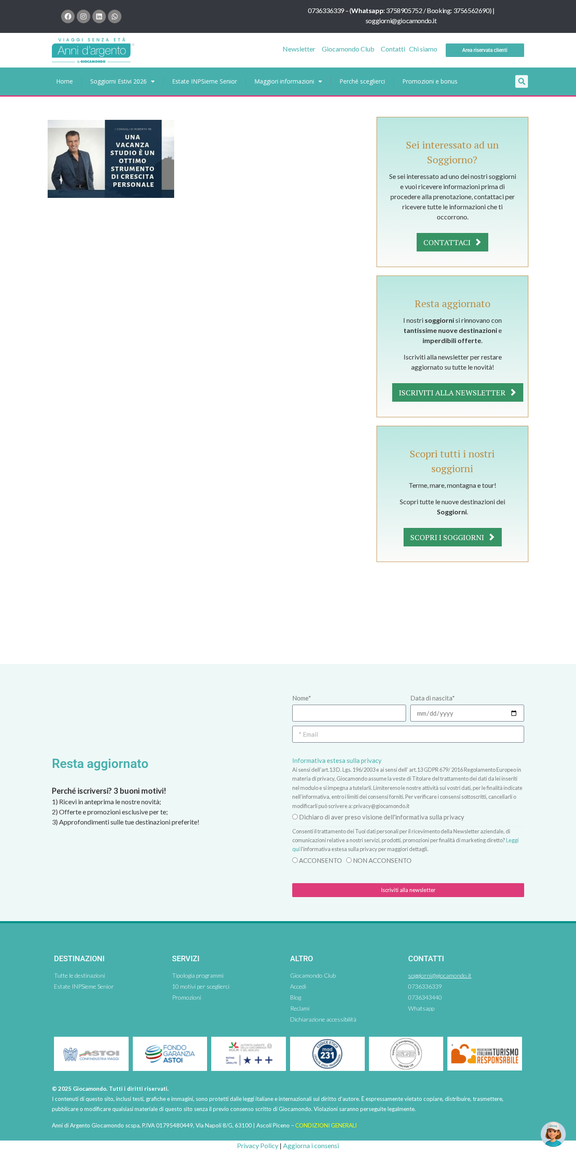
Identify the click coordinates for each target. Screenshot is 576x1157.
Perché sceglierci (362, 81)
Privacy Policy (257, 1145)
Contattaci (447, 242)
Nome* (301, 698)
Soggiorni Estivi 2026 (118, 81)
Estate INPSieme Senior (204, 81)
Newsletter (299, 49)
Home (64, 81)
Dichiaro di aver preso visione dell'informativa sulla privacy (381, 817)
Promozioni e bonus (430, 81)
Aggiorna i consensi (311, 1145)
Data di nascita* (432, 698)
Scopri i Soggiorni (448, 537)
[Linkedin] (99, 16)
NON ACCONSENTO (382, 860)
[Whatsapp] (114, 16)
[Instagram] (83, 16)
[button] (521, 81)
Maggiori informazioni (284, 81)
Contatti (393, 49)
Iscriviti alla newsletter (453, 392)
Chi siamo (423, 49)
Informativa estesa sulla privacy (337, 760)
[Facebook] (68, 16)
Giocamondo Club (348, 49)
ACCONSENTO (320, 860)
